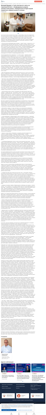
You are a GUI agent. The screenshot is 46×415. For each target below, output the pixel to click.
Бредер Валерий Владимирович (5, 355)
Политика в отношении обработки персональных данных (22, 400)
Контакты (17, 388)
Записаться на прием (38, 1)
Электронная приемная (20, 384)
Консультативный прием (20, 386)
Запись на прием (5, 386)
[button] (20, 33)
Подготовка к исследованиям (7, 384)
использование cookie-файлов (13, 405)
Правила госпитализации (6, 388)
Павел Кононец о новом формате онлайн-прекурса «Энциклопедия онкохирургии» (8, 376)
